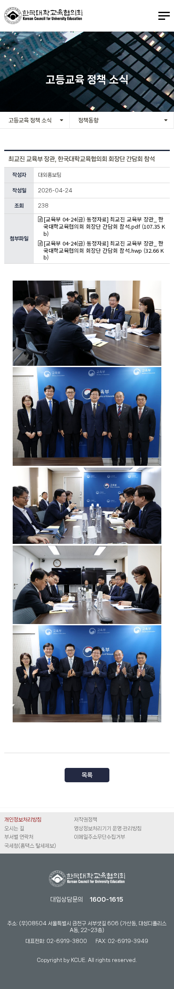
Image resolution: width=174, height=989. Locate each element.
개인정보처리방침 (22, 819)
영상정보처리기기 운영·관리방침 (107, 828)
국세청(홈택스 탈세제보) (30, 845)
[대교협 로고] (87, 879)
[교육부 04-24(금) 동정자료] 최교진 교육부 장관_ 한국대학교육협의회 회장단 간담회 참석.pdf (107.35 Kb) (104, 227)
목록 (87, 775)
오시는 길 (14, 828)
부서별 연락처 (18, 837)
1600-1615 (106, 899)
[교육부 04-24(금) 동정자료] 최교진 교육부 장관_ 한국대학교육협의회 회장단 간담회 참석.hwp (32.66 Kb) (104, 251)
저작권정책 (85, 819)
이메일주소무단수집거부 (99, 837)
